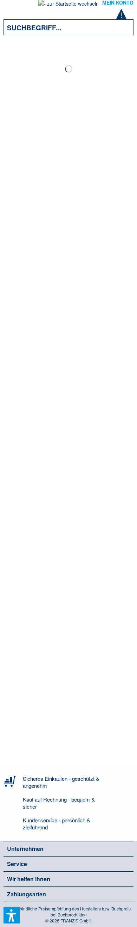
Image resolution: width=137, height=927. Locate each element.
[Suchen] (123, 27)
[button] (12, 915)
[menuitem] (14, 7)
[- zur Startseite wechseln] (68, 5)
